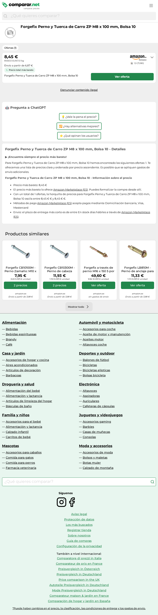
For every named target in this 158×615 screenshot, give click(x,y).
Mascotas (10, 446)
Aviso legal (79, 514)
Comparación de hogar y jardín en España (79, 601)
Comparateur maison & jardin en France (79, 596)
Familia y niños (15, 415)
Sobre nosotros (79, 535)
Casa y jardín (13, 353)
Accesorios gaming (97, 421)
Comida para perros (20, 463)
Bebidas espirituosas (21, 334)
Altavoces (90, 391)
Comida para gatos (20, 457)
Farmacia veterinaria (21, 468)
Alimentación (14, 322)
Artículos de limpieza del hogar (29, 401)
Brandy (11, 339)
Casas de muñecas (96, 432)
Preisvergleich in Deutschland (79, 574)
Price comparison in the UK (79, 579)
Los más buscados (79, 525)
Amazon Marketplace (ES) (70, 189)
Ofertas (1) (10, 47)
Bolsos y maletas (95, 457)
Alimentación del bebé (23, 391)
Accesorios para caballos (24, 452)
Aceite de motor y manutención (106, 334)
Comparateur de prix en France (79, 563)
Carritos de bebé (18, 437)
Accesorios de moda (98, 452)
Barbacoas (13, 375)
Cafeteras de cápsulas (99, 406)
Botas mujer (92, 463)
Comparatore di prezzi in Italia (79, 558)
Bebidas (12, 329)
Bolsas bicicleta (94, 375)
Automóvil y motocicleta (101, 322)
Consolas (89, 437)
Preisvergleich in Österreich (79, 569)
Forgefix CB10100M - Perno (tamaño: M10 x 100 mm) (20, 269)
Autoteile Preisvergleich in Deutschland (79, 585)
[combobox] (82, 16)
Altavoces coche (95, 344)
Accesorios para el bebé (23, 421)
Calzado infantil (17, 432)
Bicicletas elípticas (96, 370)
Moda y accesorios (95, 446)
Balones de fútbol (96, 360)
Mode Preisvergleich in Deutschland (79, 590)
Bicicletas (90, 365)
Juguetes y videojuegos (101, 415)
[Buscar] (5, 16)
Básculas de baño (19, 406)
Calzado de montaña (98, 468)
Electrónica (89, 384)
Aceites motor (93, 339)
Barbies (88, 427)
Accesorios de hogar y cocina (27, 360)
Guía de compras (79, 541)
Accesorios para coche (99, 329)
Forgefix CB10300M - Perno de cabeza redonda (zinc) (59, 269)
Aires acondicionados (21, 365)
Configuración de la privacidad (79, 546)
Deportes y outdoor (97, 353)
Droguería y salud (18, 384)
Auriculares (91, 401)
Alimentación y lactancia (24, 396)
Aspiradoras (91, 396)
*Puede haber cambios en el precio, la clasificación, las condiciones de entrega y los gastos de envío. (79, 608)
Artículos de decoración (23, 370)
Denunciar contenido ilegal (79, 89)
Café (9, 344)
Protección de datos (79, 519)
